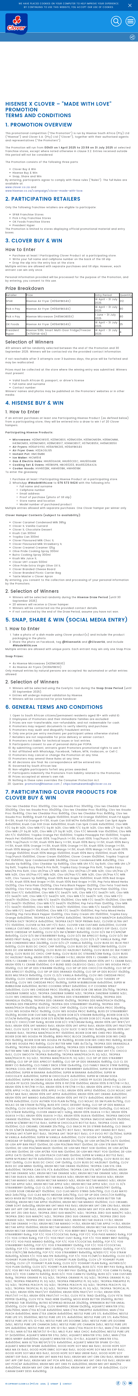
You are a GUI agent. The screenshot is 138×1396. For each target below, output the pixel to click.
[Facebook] (118, 1383)
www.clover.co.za (17, 187)
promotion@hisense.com (42, 784)
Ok (130, 5)
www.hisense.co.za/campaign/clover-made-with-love (44, 191)
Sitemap (54, 1384)
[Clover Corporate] (16, 24)
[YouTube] (130, 1383)
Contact (67, 1384)
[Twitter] (124, 1383)
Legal (43, 1384)
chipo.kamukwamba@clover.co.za (87, 784)
